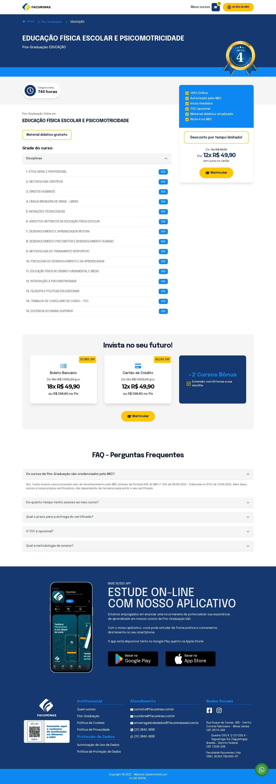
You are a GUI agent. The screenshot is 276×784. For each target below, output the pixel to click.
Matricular (219, 172)
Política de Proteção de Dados (99, 751)
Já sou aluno (240, 7)
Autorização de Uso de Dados (98, 745)
